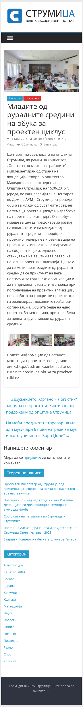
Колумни (10, 592)
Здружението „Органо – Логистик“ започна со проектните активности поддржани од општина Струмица (41, 406)
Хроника (10, 661)
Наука (8, 613)
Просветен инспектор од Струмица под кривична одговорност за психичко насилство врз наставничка (39, 488)
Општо (9, 627)
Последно (32, 98)
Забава (9, 579)
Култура (10, 599)
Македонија (13, 606)
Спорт (8, 654)
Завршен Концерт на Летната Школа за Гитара (40, 539)
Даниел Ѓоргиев (45, 139)
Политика (11, 634)
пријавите (32, 457)
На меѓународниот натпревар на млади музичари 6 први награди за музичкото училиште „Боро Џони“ (41, 429)
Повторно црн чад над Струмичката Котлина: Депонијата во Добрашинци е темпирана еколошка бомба (39, 505)
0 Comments (29, 144)
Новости (14, 98)
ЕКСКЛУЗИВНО (15, 572)
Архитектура (13, 565)
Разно (8, 647)
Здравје (9, 586)
